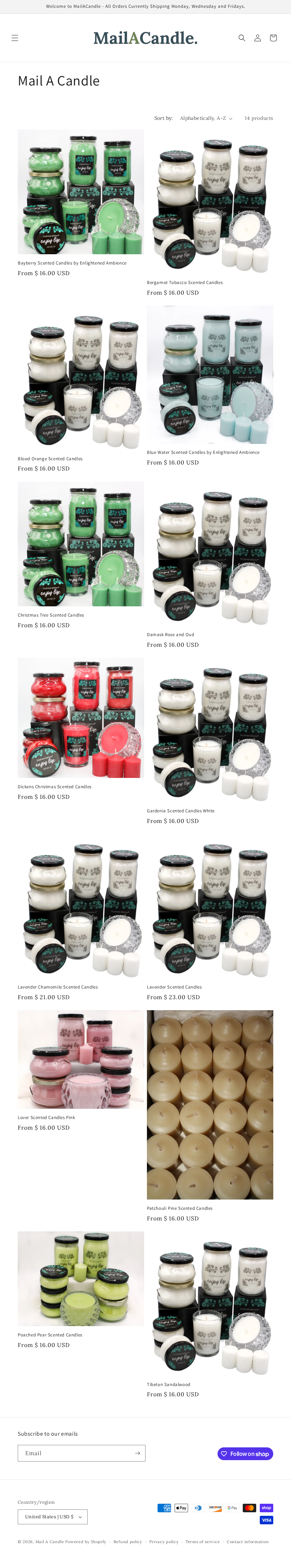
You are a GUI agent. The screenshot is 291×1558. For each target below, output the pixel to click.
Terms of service (203, 1541)
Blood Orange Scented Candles (50, 459)
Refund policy (128, 1541)
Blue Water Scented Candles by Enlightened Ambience (203, 452)
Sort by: (163, 118)
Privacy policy (164, 1541)
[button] (15, 38)
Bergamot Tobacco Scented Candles (185, 282)
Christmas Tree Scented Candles (51, 615)
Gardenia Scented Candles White (181, 811)
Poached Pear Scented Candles (50, 1335)
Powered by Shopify (85, 1541)
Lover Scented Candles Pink (46, 1117)
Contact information (248, 1541)
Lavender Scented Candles (174, 987)
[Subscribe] (137, 1453)
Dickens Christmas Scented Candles (55, 787)
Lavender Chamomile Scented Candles (58, 987)
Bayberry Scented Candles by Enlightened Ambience (72, 263)
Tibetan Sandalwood (169, 1384)
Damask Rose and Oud (170, 635)
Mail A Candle (50, 1541)
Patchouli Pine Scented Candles (180, 1208)
